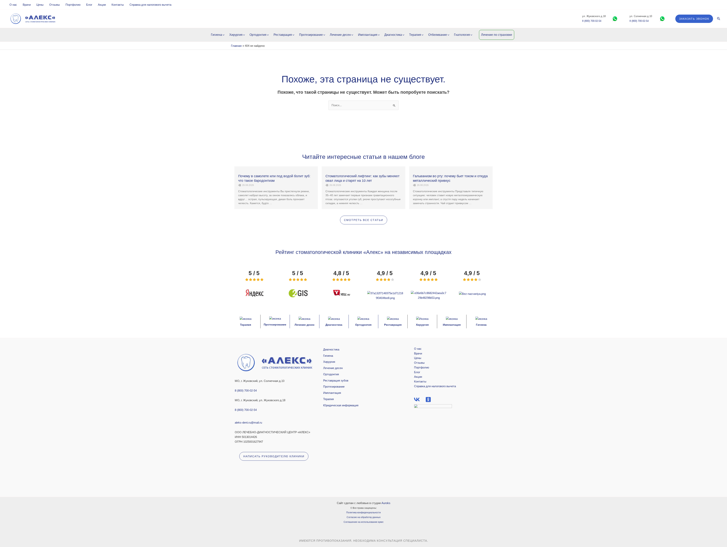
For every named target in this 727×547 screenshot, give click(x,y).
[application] (223, 35)
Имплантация (367, 34)
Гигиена (216, 34)
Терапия (415, 34)
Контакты (118, 4)
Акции (102, 4)
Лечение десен (340, 34)
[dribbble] (428, 399)
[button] (694, 18)
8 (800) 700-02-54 (591, 21)
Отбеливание (437, 34)
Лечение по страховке (496, 34)
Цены (40, 4)
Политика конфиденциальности (363, 512)
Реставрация (283, 34)
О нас (13, 4)
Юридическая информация (340, 405)
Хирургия (236, 34)
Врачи (27, 4)
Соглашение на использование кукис (364, 522)
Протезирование (311, 34)
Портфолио (73, 4)
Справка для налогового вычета (150, 4)
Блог (89, 4)
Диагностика (393, 34)
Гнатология (462, 34)
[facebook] (417, 399)
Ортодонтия (258, 34)
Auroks (385, 503)
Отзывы (54, 4)
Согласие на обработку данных (364, 517)
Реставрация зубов (335, 380)
